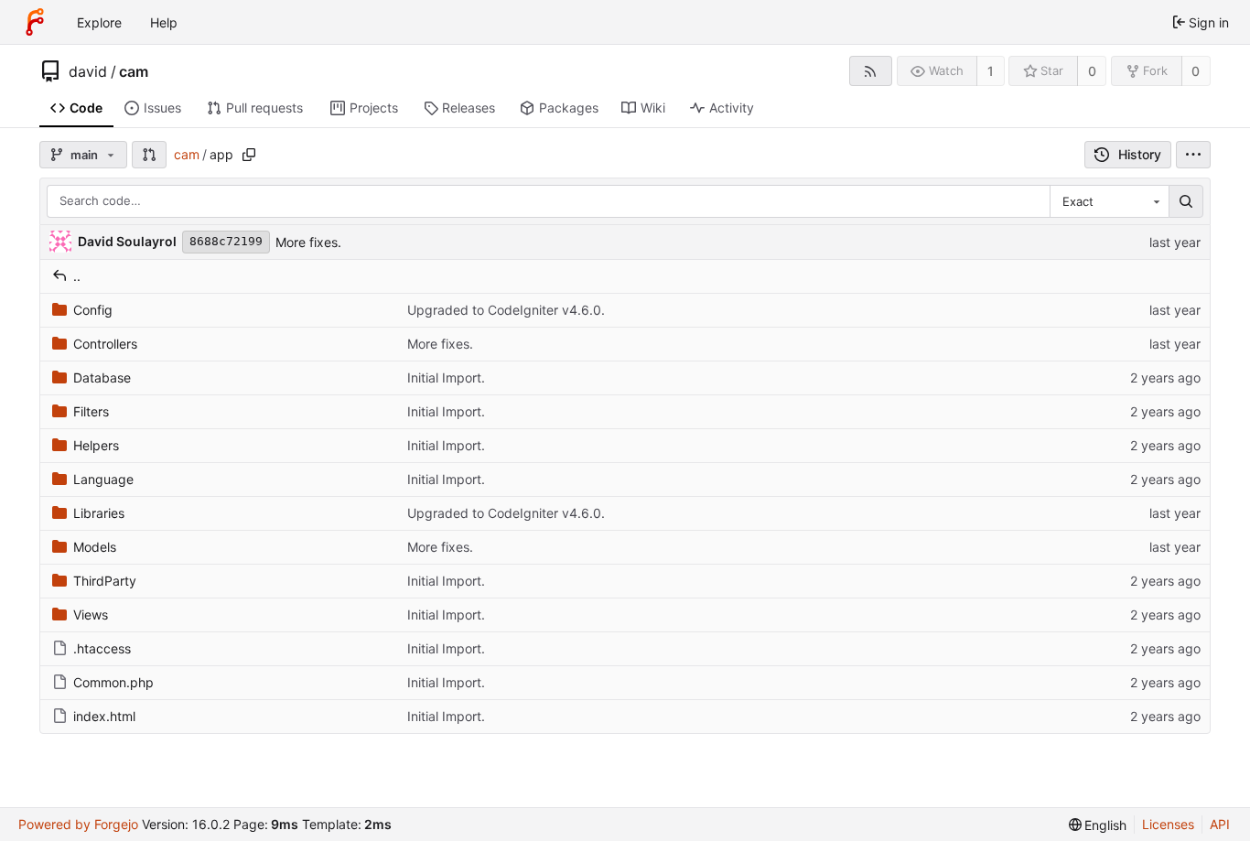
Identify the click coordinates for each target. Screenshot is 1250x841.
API (1220, 824)
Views (90, 614)
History (1139, 154)
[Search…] (1186, 201)
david (88, 71)
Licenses (1168, 824)
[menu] (1193, 154)
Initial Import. (446, 377)
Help (164, 22)
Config (93, 310)
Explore (99, 22)
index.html (104, 716)
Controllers (105, 343)
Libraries (98, 513)
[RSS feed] (870, 71)
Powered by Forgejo (78, 824)
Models (94, 547)
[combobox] (1109, 201)
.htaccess (102, 648)
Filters (91, 411)
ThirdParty (104, 580)
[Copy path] (249, 154)
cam (133, 71)
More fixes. (308, 242)
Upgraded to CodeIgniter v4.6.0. (506, 310)
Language (103, 479)
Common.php (113, 682)
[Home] (34, 21)
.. (77, 276)
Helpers (96, 445)
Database (102, 377)
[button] (149, 154)
